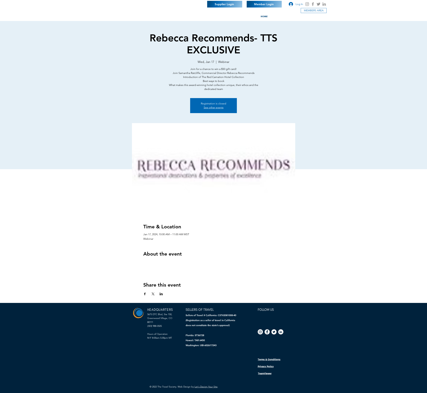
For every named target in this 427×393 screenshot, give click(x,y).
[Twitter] (318, 4)
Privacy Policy (266, 366)
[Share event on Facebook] (144, 294)
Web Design (184, 386)
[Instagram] (307, 4)
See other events (214, 107)
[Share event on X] (153, 294)
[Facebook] (312, 4)
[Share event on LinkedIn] (161, 294)
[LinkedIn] (324, 4)
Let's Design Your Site (206, 386)
